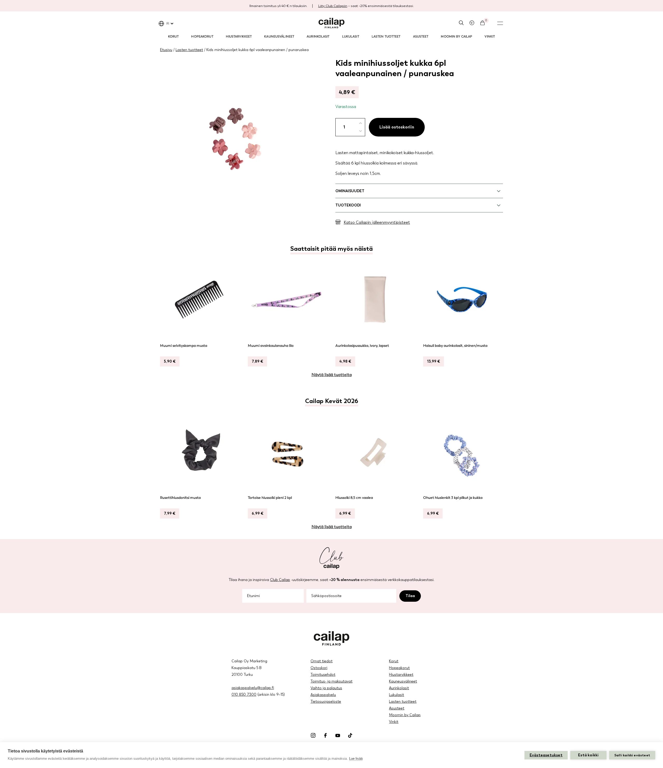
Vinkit (490, 36)
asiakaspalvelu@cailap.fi (253, 688)
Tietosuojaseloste (326, 701)
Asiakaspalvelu (323, 695)
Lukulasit (350, 36)
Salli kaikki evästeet (632, 755)
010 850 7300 (244, 694)
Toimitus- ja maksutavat (331, 681)
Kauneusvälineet (279, 36)
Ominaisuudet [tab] (349, 191)
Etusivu (166, 50)
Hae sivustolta (461, 22)
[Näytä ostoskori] (482, 22)
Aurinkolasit (318, 36)
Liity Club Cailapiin (332, 6)
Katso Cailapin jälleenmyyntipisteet (377, 222)
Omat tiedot (322, 661)
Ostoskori (319, 668)
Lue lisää (356, 758)
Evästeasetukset (546, 755)
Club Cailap (280, 580)
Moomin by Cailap (456, 36)
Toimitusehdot (323, 674)
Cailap (331, 23)
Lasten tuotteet (386, 36)
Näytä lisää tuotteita (332, 374)
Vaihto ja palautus (326, 688)
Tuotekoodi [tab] (348, 205)
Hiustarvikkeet (239, 36)
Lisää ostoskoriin (396, 127)
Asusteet (421, 36)
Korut (173, 36)
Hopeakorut (202, 36)
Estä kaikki (588, 755)
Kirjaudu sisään (472, 22)
